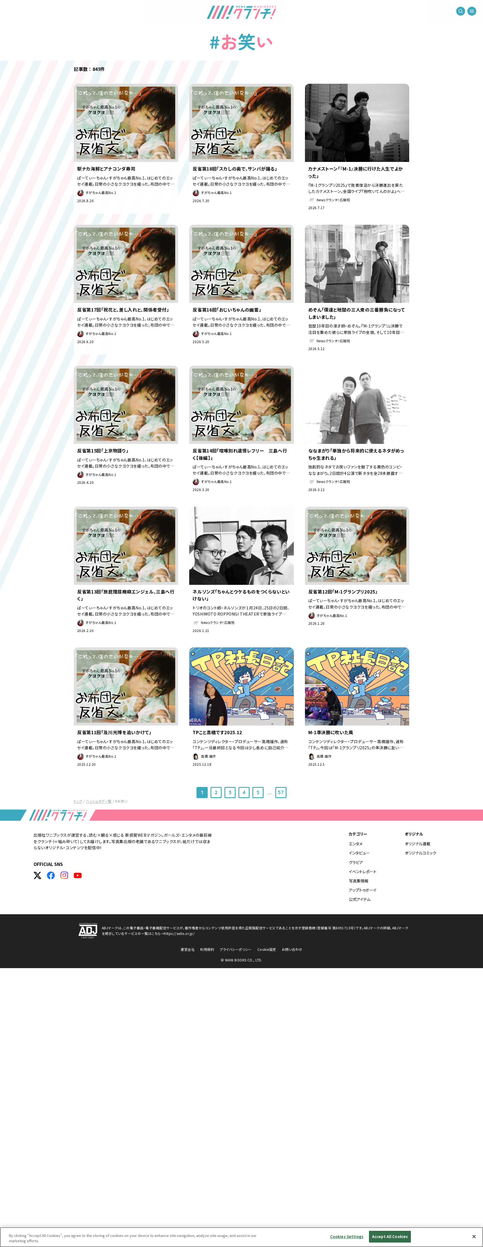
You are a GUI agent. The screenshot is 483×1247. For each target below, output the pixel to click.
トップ (78, 801)
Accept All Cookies (390, 1236)
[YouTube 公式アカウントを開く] (78, 875)
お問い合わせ (292, 949)
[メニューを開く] (471, 11)
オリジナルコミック (420, 853)
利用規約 (207, 949)
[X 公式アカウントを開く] (37, 875)
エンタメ (356, 843)
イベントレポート (363, 871)
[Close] (474, 1236)
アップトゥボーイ (363, 890)
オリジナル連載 (417, 843)
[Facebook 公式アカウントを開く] (51, 875)
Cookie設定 (266, 949)
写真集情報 (358, 881)
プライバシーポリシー (236, 949)
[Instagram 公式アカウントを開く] (64, 875)
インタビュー (359, 853)
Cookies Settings (346, 1236)
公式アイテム (359, 899)
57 (281, 792)
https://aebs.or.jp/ (179, 933)
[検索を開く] (460, 11)
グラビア (356, 862)
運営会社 (188, 949)
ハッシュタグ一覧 (99, 801)
